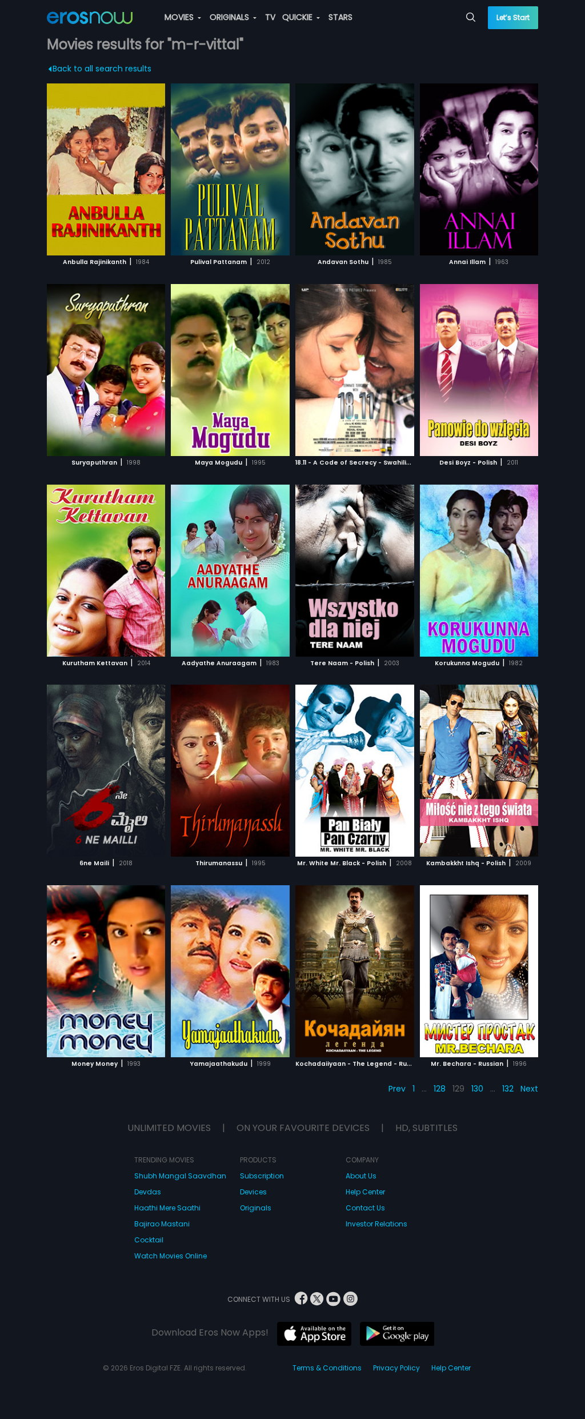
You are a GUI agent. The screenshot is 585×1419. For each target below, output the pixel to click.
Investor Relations (376, 1224)
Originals (255, 1208)
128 (440, 1088)
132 (508, 1088)
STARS (340, 17)
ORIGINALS (230, 17)
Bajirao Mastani (162, 1224)
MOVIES (180, 17)
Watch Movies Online (170, 1256)
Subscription (262, 1176)
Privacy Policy (396, 1368)
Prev (397, 1088)
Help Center (365, 1192)
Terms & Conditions (327, 1368)
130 (477, 1088)
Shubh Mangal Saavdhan (180, 1176)
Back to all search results (102, 68)
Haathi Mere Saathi (167, 1208)
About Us (361, 1176)
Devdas (147, 1192)
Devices (253, 1192)
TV (270, 17)
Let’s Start (513, 17)
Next (529, 1088)
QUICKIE (298, 17)
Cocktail (148, 1240)
